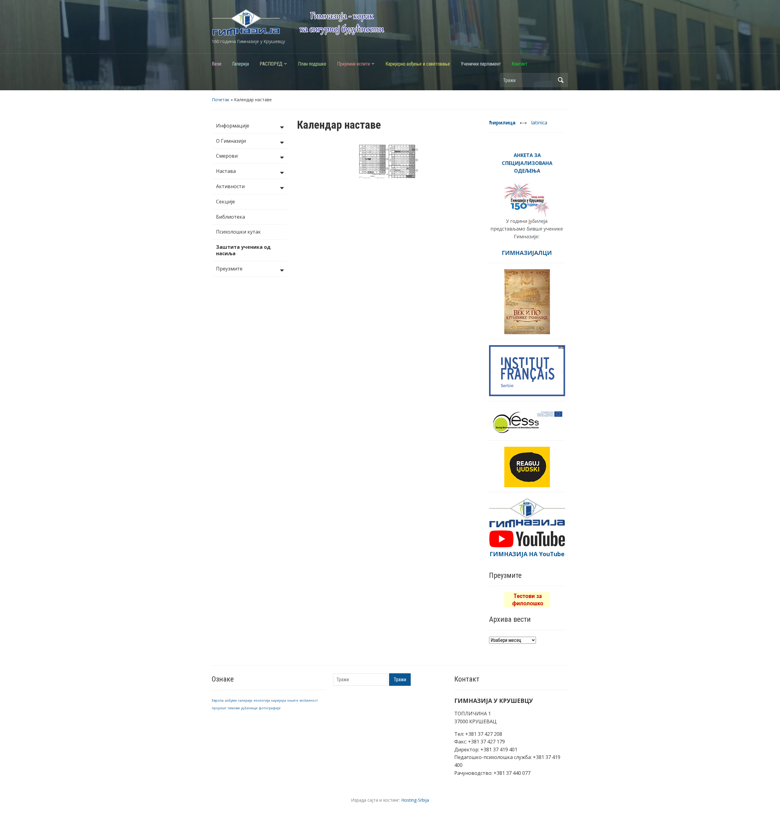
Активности (230, 186)
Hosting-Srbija (415, 800)
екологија (262, 700)
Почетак (220, 99)
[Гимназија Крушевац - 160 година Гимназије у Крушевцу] (298, 22)
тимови (234, 708)
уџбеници (249, 708)
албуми (231, 700)
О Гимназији (231, 141)
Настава (226, 171)
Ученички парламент (481, 64)
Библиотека (230, 216)
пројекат (219, 708)
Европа (218, 700)
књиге (292, 700)
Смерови (227, 155)
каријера (278, 700)
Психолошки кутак (238, 231)
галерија (245, 700)
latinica (539, 122)
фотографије (270, 708)
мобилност (309, 700)
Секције (225, 201)
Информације (232, 125)
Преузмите (229, 268)
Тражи (560, 80)
